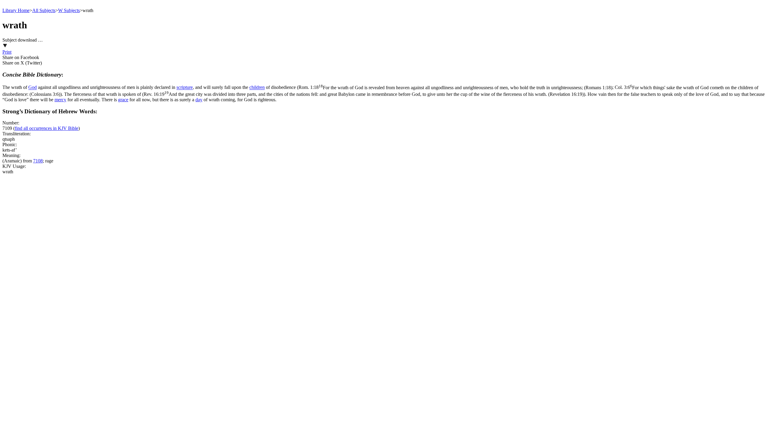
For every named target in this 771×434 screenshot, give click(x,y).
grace (123, 99)
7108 (38, 160)
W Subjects (69, 10)
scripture (184, 87)
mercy (60, 99)
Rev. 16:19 (364, 94)
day (198, 99)
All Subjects (43, 10)
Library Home (16, 10)
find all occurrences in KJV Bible (46, 128)
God (32, 87)
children (257, 87)
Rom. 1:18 (455, 87)
